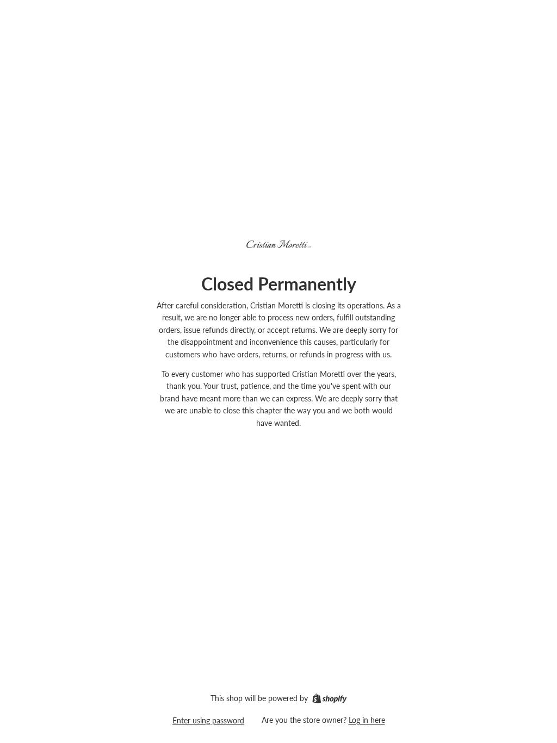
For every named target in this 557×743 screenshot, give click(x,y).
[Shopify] (329, 698)
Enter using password (208, 720)
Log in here (367, 720)
